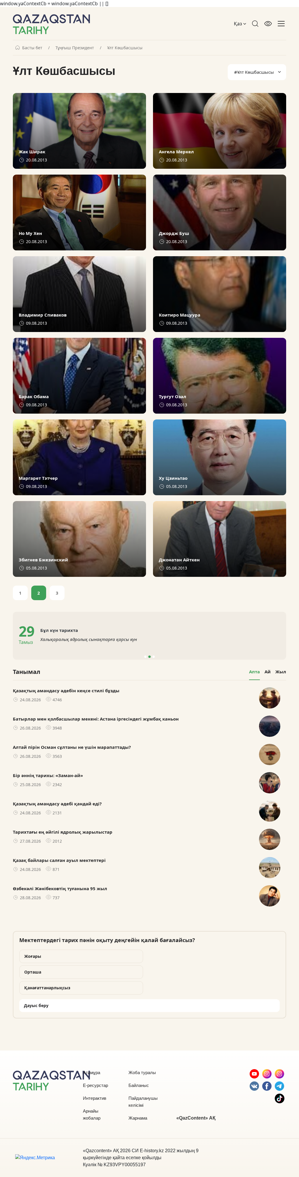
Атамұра (91, 1072)
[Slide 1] (145, 657)
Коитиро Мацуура (179, 315)
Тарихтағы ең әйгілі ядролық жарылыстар (62, 832)
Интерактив (94, 1098)
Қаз (238, 23)
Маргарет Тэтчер (38, 478)
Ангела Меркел (176, 151)
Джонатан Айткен (179, 560)
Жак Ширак (32, 151)
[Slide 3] (153, 657)
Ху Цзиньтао (173, 478)
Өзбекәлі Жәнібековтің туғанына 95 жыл (60, 888)
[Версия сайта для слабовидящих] (268, 24)
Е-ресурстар (95, 1085)
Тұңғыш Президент (74, 47)
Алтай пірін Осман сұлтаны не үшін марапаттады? (72, 747)
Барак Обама (34, 396)
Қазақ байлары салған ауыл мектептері (59, 860)
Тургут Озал (172, 396)
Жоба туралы (142, 1072)
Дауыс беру (36, 1005)
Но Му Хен (30, 233)
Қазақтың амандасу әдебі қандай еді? (57, 804)
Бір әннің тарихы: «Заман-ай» (48, 775)
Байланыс (138, 1085)
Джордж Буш (174, 233)
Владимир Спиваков (43, 315)
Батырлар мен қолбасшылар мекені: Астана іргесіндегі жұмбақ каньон (96, 719)
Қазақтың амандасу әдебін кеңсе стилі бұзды (66, 690)
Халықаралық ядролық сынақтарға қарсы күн (88, 639)
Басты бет (32, 47)
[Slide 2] (149, 657)
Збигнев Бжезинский (43, 560)
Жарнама (137, 1117)
